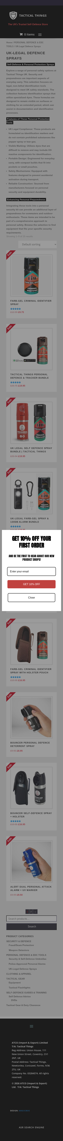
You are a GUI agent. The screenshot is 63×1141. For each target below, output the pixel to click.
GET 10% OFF (31, 584)
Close (31, 597)
